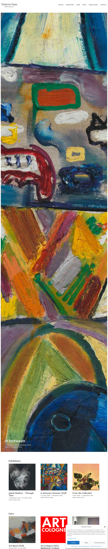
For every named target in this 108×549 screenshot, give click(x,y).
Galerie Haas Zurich (14, 500)
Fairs (78, 5)
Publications (93, 5)
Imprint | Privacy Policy (84, 546)
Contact (103, 5)
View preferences (99, 542)
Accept (73, 542)
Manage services (72, 538)
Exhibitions (70, 5)
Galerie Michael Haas (47, 497)
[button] (105, 527)
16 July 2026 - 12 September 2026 (83, 495)
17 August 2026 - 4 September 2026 (51, 495)
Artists (60, 5)
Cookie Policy (74, 546)
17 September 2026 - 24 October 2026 (20, 498)
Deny (86, 542)
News (84, 5)
